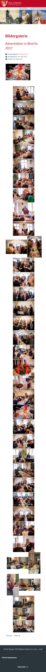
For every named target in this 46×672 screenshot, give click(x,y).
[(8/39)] (23, 195)
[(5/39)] (23, 151)
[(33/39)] (17, 563)
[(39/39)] (23, 626)
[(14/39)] (23, 279)
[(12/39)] (34, 247)
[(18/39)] (23, 337)
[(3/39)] (23, 122)
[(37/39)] (23, 602)
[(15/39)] (23, 294)
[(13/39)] (23, 265)
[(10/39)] (23, 228)
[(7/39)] (23, 180)
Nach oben (22, 667)
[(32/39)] (23, 544)
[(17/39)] (23, 323)
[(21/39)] (23, 383)
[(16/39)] (23, 308)
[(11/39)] (16, 247)
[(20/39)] (23, 368)
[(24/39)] (23, 427)
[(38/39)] (23, 614)
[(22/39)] (23, 397)
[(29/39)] (23, 499)
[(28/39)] (23, 485)
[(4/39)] (23, 137)
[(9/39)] (23, 211)
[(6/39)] (23, 166)
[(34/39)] (34, 563)
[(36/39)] (29, 585)
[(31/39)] (23, 528)
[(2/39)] (23, 108)
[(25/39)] (23, 441)
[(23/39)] (23, 412)
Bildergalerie (23, 54)
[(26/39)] (23, 456)
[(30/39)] (23, 514)
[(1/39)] (23, 93)
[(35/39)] (13, 584)
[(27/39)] (23, 470)
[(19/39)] (23, 352)
